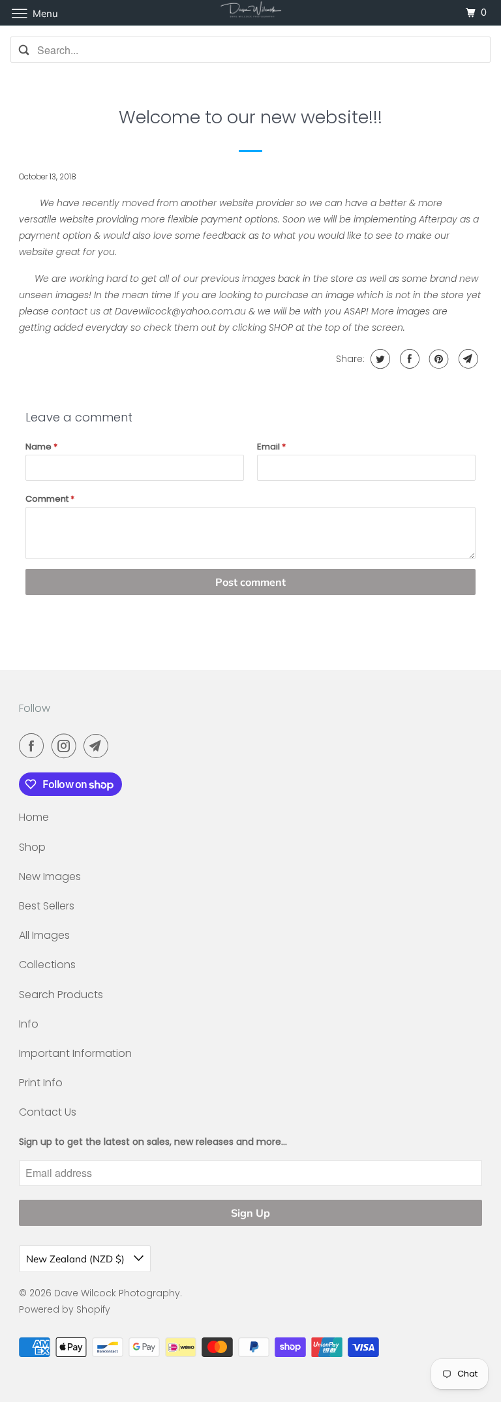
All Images (44, 935)
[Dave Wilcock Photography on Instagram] (67, 745)
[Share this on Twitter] (378, 359)
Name (41, 446)
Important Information (75, 1053)
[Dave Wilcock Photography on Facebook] (34, 745)
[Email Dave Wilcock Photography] (99, 745)
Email (271, 446)
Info (28, 1023)
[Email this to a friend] (466, 359)
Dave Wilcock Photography (117, 1293)
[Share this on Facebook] (408, 359)
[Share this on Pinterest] (437, 359)
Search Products (61, 994)
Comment (49, 499)
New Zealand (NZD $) (76, 1259)
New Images (50, 876)
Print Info (41, 1082)
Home (34, 817)
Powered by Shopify (64, 1309)
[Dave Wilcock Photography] (250, 12)
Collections (47, 964)
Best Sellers (46, 905)
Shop (32, 847)
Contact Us (47, 1112)
